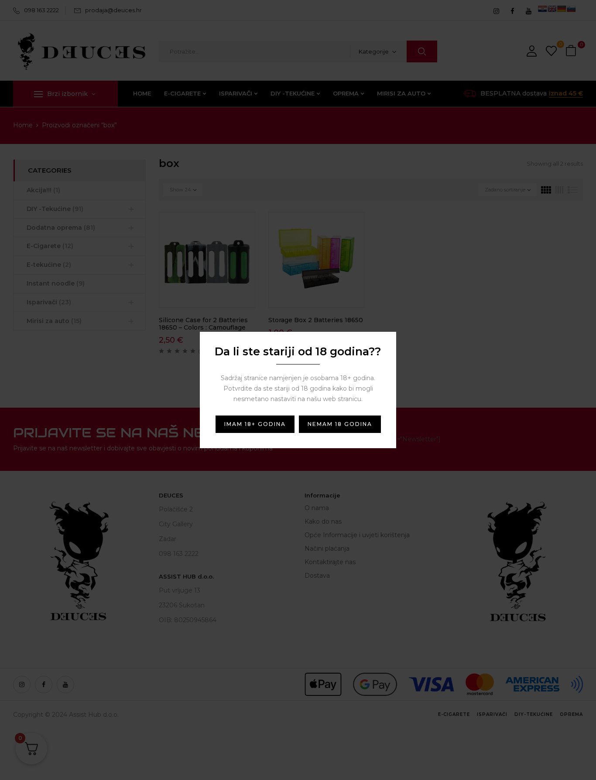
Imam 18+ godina (255, 424)
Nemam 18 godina (340, 424)
